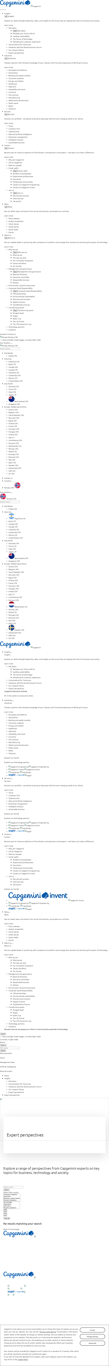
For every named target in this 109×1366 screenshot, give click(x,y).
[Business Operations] (12, 1200)
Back (15, 31)
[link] (20, 6)
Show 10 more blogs (11, 1229)
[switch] (1, 340)
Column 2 (11, 1324)
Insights (11, 16)
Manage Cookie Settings (48, 1332)
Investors (11, 1252)
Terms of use (12, 1255)
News (10, 207)
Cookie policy (12, 1266)
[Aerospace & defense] (12, 1195)
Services (11, 114)
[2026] (5, 1210)
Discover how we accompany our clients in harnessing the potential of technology (36, 1029)
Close (3, 1045)
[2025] (5, 1212)
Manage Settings (92, 1337)
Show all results (6, 1071)
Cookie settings (13, 1263)
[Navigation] (5, 9)
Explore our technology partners (16, 762)
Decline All (92, 1343)
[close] (3, 9)
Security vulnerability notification (18, 1260)
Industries (12, 58)
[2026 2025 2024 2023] (5, 1215)
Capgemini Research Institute (15, 691)
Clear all (6, 1218)
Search (3, 1034)
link (6, 16)
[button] (12, 487)
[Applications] (12, 1204)
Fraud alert (11, 1269)
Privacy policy (12, 1258)
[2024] (5, 1214)
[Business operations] (12, 1208)
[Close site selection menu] (11, 343)
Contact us (15, 1319)
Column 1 (11, 1299)
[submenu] (11, 652)
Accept (92, 1330)
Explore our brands (11, 758)
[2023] (5, 1215)
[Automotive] (12, 1196)
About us (11, 238)
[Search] (1, 9)
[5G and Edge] (12, 1202)
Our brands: (7, 1282)
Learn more (8, 25)
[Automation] (12, 1206)
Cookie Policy (23, 1359)
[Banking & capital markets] (12, 1198)
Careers (11, 148)
